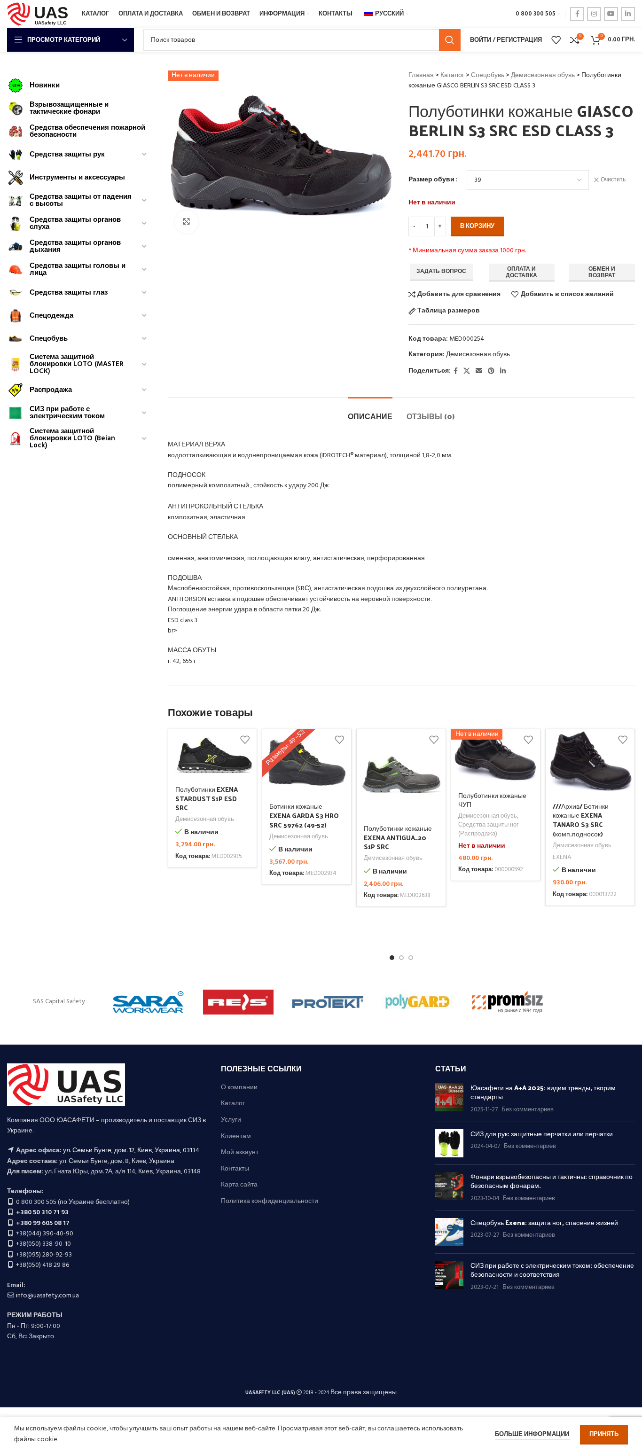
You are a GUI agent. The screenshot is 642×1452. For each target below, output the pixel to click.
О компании (239, 1088)
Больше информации (533, 1434)
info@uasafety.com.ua (47, 1295)
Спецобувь (487, 75)
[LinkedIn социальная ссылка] (628, 14)
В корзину (477, 226)
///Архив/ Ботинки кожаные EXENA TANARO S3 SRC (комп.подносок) (581, 820)
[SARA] (149, 1002)
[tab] (370, 411)
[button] (392, 957)
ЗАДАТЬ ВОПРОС (441, 271)
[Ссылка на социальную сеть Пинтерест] (491, 371)
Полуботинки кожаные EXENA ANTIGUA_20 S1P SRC (398, 837)
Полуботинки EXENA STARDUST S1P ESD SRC (206, 798)
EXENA (562, 857)
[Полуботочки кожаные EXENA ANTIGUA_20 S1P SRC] (401, 773)
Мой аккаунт (239, 1152)
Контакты (235, 1169)
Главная (421, 75)
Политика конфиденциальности (269, 1201)
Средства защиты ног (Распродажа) (488, 829)
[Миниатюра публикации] (449, 1099)
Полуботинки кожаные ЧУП (492, 800)
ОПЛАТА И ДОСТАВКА (521, 273)
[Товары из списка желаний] (556, 40)
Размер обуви (431, 180)
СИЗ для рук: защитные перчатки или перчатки (541, 1134)
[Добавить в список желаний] (245, 739)
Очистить (613, 180)
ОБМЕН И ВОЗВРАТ (601, 273)
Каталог (452, 75)
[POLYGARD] (417, 1002)
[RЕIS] (238, 1002)
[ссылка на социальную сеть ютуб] (611, 14)
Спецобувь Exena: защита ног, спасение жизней (544, 1222)
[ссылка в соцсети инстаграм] (594, 14)
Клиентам (236, 1136)
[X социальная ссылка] (467, 371)
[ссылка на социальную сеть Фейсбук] (577, 14)
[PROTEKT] (328, 1002)
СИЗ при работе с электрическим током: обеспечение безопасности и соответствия (552, 1269)
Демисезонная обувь (543, 75)
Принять (604, 1434)
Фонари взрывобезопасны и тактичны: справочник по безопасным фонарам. (551, 1181)
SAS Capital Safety (59, 1001)
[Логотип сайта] (39, 14)
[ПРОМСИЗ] (507, 1002)
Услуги (231, 1120)
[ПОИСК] (450, 40)
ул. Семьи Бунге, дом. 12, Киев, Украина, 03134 (131, 1150)
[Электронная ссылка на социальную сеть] (479, 371)
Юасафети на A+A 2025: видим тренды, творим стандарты (543, 1092)
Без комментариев (527, 1110)
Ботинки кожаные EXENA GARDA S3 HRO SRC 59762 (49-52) (304, 815)
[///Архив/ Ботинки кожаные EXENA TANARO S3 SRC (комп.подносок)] (590, 762)
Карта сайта (239, 1185)
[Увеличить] (186, 222)
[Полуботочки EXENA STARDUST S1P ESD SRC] (212, 754)
